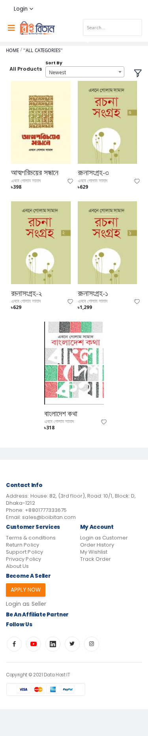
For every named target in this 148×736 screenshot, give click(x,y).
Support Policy (24, 552)
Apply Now (26, 590)
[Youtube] (33, 644)
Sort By (53, 63)
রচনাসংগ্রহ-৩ (93, 172)
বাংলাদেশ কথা (60, 414)
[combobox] (84, 71)
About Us (17, 566)
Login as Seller (26, 604)
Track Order (95, 559)
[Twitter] (72, 644)
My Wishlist (94, 552)
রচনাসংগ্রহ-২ (26, 293)
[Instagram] (91, 644)
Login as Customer (104, 537)
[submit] (86, 40)
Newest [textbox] (57, 72)
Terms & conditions (31, 537)
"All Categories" (42, 50)
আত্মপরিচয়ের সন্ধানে (35, 172)
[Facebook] (14, 644)
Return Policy (22, 545)
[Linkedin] (52, 644)
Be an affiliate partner (37, 614)
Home (12, 50)
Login (21, 9)
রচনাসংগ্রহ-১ (93, 293)
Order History (97, 545)
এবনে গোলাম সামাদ (26, 181)
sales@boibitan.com (49, 517)
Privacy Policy (23, 559)
